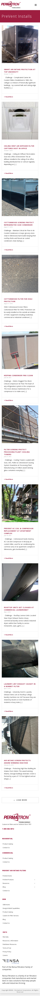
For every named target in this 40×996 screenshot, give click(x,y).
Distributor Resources (9, 944)
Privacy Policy (7, 952)
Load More (21, 800)
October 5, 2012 (8, 150)
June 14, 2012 (7, 535)
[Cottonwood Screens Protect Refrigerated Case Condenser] (20, 197)
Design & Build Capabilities (11, 908)
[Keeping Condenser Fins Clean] (20, 350)
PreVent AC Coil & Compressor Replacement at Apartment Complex (18, 530)
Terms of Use (7, 948)
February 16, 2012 (9, 765)
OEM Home (6, 905)
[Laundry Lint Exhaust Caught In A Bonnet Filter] (20, 659)
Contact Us (6, 848)
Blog (4, 887)
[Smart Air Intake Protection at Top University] (20, 44)
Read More (9, 97)
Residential (7, 839)
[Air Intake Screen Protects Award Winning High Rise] (20, 735)
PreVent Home (7, 876)
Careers (5, 955)
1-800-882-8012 (8, 829)
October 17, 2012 (8, 74)
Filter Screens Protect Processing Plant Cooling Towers (17, 451)
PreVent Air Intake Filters (14, 870)
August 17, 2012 (8, 227)
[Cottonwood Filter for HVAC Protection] (20, 274)
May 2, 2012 (7, 612)
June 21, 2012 (7, 456)
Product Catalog (8, 844)
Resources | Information (10, 941)
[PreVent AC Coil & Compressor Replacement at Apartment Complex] (20, 503)
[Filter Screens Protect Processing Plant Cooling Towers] (20, 424)
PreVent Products (8, 880)
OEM (4, 899)
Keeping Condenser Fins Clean (18, 375)
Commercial (7, 853)
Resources (6, 883)
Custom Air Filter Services (11, 916)
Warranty (5, 937)
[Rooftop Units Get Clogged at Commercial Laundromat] (20, 582)
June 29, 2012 (7, 377)
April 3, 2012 (7, 688)
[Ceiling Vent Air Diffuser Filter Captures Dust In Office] (20, 121)
